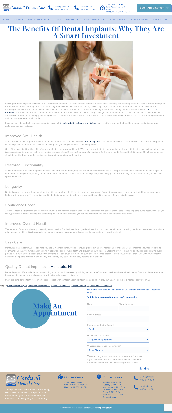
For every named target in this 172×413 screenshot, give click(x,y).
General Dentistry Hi (80, 285)
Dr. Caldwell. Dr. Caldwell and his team (78, 123)
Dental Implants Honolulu (39, 285)
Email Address (94, 314)
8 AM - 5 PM (116, 385)
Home (6, 19)
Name (90, 304)
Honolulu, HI (61, 266)
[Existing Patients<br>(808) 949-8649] (50, 7)
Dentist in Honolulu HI (60, 285)
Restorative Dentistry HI (101, 285)
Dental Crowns (118, 19)
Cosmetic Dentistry (65, 19)
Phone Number (126, 304)
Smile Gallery (161, 19)
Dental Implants (92, 19)
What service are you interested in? (104, 345)
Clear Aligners (139, 19)
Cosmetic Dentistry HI (17, 285)
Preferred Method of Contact (100, 325)
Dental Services (37, 19)
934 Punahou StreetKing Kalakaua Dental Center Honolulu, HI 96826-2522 (118, 8)
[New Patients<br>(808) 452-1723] (76, 7)
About (17, 19)
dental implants (92, 141)
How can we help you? (98, 335)
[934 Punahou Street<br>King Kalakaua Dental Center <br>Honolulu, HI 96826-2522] (102, 7)
